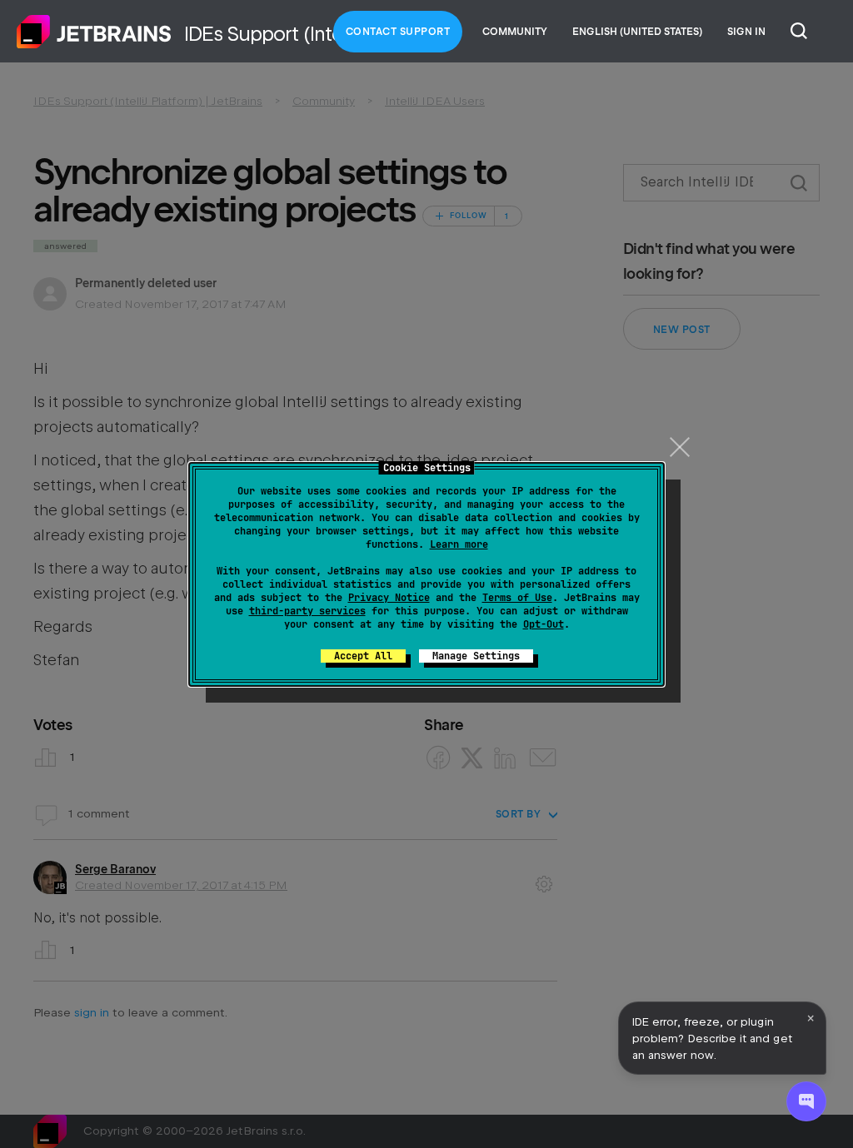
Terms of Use (517, 597)
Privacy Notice (389, 597)
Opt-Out (543, 624)
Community (514, 31)
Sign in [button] (746, 31)
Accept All (363, 656)
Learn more (459, 544)
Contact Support (398, 31)
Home (94, 31)
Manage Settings (476, 656)
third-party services (307, 611)
